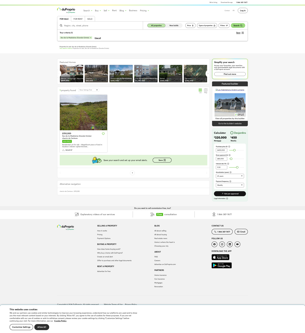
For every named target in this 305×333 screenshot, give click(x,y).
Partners (159, 270)
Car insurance (159, 279)
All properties (156, 25)
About (157, 252)
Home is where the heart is (164, 242)
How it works (102, 231)
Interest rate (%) (221, 164)
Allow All (41, 327)
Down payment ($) (222, 155)
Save (161, 160)
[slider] (234, 150)
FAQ (156, 257)
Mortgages (158, 283)
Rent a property (105, 266)
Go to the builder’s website (230, 123)
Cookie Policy (60, 321)
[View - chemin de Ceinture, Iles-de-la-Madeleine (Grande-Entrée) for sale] (83, 112)
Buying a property (106, 244)
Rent (114, 10)
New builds (174, 25)
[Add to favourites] (103, 133)
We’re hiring (213, 2)
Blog (157, 226)
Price (189, 25)
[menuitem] (124, 232)
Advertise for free (104, 271)
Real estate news (160, 238)
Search (236, 25)
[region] (152, 319)
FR (233, 10)
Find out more (230, 74)
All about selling (160, 231)
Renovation (158, 286)
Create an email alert (105, 257)
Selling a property (107, 226)
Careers (157, 260)
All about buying (160, 234)
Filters (222, 25)
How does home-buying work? (108, 249)
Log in (243, 10)
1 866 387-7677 (241, 2)
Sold (89, 19)
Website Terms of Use (113, 304)
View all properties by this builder (230, 118)
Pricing (99, 234)
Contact (227, 10)
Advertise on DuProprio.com (165, 264)
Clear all (98, 38)
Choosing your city (161, 246)
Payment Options (103, 238)
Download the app (227, 2)
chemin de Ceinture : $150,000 (70, 191)
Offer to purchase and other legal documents (114, 260)
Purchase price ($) (222, 146)
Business (133, 10)
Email (242, 231)
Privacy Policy (131, 304)
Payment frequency (222, 181)
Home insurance (160, 275)
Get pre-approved (231, 194)
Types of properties (206, 25)
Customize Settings (21, 327)
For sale (64, 19)
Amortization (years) (222, 172)
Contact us (218, 226)
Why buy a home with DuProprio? (110, 253)
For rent (78, 19)
